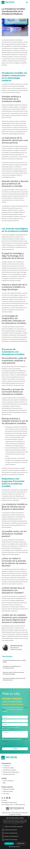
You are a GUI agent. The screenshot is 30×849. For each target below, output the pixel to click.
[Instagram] (2, 798)
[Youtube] (9, 798)
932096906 (4, 800)
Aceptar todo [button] (9, 843)
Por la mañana (7, 727)
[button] (27, 2)
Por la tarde (6, 729)
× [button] (28, 817)
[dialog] (15, 832)
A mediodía (16, 727)
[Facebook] (7, 798)
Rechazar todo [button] (20, 843)
